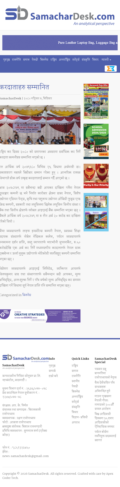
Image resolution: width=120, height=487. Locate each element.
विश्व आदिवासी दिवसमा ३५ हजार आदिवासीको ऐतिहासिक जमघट (104, 420)
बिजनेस (44, 59)
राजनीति (16, 59)
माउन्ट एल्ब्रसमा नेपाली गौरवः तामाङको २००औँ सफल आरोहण (104, 402)
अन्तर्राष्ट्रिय (64, 59)
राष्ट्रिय (53, 59)
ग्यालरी (105, 59)
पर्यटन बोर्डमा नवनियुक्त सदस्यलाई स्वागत (105, 436)
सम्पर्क (52, 371)
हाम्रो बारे (53, 376)
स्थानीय (76, 381)
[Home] (60, 15)
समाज (26, 59)
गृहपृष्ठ (6, 59)
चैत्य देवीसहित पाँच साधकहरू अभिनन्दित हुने (105, 387)
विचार (95, 59)
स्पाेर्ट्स (76, 59)
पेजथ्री (35, 59)
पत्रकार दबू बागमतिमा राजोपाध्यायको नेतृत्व (106, 373)
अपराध (76, 422)
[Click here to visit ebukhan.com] (110, 68)
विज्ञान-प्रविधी (80, 417)
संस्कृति (86, 59)
